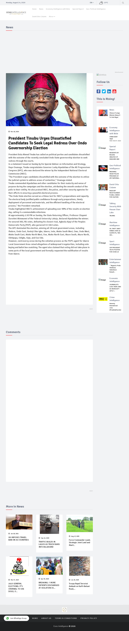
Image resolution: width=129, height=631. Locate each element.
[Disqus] (49, 378)
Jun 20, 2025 (75, 580)
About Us (46, 618)
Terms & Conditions (66, 618)
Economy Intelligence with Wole (58, 9)
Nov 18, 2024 (15, 132)
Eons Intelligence (61, 626)
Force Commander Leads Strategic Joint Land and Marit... (79, 543)
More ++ (52, 16)
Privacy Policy (88, 618)
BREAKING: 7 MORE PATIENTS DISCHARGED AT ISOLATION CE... (49, 585)
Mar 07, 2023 (15, 580)
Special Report (78, 9)
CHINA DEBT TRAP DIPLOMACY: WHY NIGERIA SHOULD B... (115, 141)
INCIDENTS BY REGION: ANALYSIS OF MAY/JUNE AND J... (114, 157)
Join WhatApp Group (18, 618)
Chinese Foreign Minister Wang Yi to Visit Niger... (114, 115)
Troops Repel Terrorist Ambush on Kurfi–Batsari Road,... (79, 586)
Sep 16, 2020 (45, 538)
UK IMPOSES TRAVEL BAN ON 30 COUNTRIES (18, 538)
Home (34, 9)
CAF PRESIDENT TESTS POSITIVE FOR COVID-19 (114, 250)
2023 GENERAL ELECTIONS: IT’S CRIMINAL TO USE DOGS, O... (16, 587)
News (41, 9)
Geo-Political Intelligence (96, 9)
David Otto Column (39, 16)
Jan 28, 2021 (15, 534)
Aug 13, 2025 (75, 536)
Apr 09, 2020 (45, 579)
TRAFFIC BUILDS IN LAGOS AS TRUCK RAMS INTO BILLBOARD (49, 544)
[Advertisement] (64, 50)
